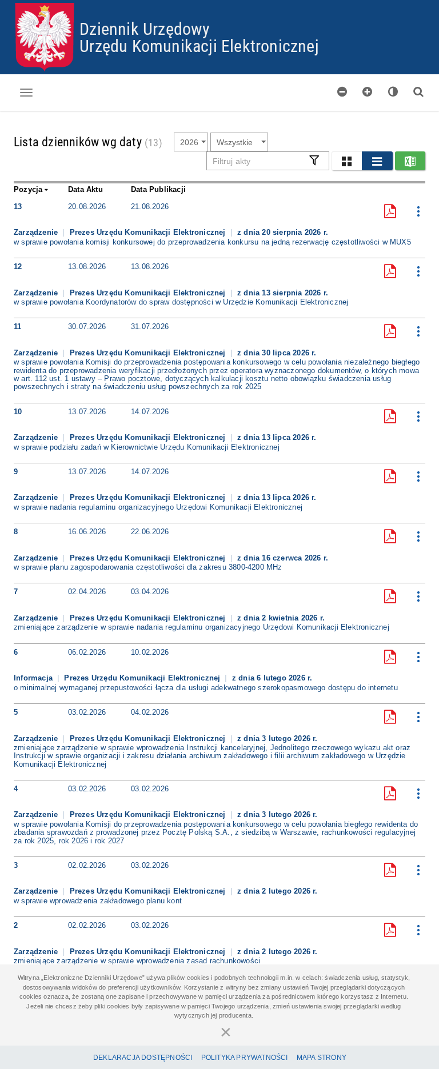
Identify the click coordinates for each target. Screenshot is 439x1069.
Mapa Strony (321, 1058)
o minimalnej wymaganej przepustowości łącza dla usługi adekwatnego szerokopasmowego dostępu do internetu (206, 688)
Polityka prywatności (244, 1058)
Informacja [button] (34, 678)
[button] (347, 160)
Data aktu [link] (85, 189)
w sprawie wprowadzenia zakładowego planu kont (98, 901)
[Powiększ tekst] (367, 92)
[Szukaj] (418, 92)
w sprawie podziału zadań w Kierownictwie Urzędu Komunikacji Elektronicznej (147, 447)
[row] (219, 228)
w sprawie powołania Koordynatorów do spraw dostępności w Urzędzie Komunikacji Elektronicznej (181, 302)
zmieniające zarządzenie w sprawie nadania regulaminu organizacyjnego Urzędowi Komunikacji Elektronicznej (201, 627)
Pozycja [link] (28, 189)
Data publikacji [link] (158, 189)
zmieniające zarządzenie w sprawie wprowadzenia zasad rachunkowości (137, 961)
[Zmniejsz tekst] (342, 92)
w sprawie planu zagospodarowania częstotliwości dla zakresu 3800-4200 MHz (148, 567)
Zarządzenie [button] (37, 232)
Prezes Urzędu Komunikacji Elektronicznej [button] (149, 232)
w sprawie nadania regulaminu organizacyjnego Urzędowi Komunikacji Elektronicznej (158, 507)
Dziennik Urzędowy (144, 28)
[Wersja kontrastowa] (393, 92)
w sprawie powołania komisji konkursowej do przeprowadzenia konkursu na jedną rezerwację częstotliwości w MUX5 (212, 242)
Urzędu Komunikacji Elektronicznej (199, 45)
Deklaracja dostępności (142, 1058)
